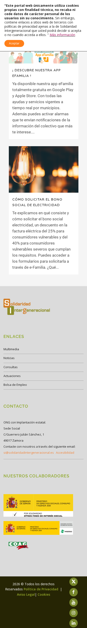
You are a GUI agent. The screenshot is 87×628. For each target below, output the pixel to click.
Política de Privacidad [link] (41, 589)
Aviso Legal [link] (26, 594)
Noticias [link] (9, 358)
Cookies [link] (44, 594)
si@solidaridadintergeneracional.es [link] (28, 452)
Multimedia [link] (11, 349)
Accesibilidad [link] (65, 452)
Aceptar (14, 43)
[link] (43, 55)
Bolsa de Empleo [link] (15, 385)
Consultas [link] (10, 367)
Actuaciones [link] (12, 376)
